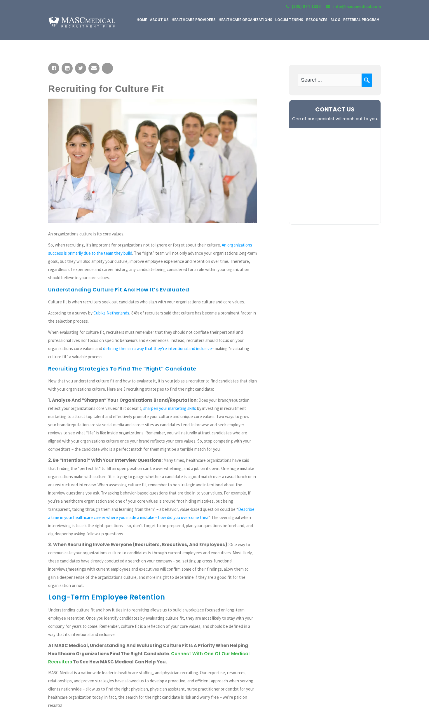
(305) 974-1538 (306, 6)
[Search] (367, 80)
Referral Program (361, 19)
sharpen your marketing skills (169, 408)
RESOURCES (316, 19)
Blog (335, 19)
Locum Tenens (289, 19)
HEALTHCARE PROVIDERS (194, 19)
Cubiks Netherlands (111, 313)
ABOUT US (159, 19)
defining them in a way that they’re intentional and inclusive (157, 348)
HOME (142, 19)
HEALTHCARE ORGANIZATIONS (245, 19)
